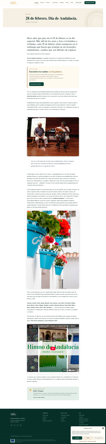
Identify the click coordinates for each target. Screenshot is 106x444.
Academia (61, 2)
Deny (88, 438)
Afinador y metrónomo (47, 420)
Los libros (63, 420)
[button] (103, 428)
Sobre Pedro (55, 2)
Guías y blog (45, 415)
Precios (67, 2)
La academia (63, 417)
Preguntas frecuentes (83, 420)
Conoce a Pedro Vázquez (38, 397)
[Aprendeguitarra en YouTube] (14, 425)
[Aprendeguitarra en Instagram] (11, 425)
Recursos (42, 2)
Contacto (81, 417)
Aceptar (77, 438)
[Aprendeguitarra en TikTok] (20, 425)
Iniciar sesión (78, 2)
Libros (72, 2)
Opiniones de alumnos (83, 419)
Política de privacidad (92, 441)
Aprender (36, 2)
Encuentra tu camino (90, 2)
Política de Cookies (83, 441)
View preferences (99, 438)
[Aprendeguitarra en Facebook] (17, 425)
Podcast (48, 2)
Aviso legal (81, 422)
